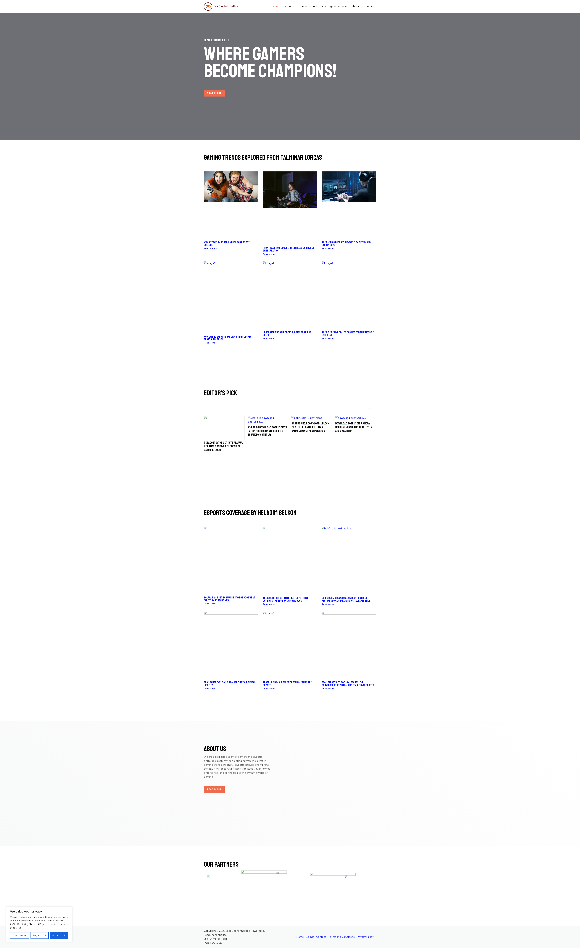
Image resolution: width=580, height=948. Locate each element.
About (355, 6)
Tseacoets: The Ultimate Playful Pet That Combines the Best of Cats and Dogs (285, 599)
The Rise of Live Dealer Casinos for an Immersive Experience (348, 334)
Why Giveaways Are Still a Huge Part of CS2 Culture (227, 244)
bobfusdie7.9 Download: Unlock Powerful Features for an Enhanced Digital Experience (266, 427)
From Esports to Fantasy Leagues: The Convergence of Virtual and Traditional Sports (348, 684)
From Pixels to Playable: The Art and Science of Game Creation (288, 249)
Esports (289, 6)
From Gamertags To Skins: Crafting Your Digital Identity (229, 684)
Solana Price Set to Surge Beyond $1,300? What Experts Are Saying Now (229, 599)
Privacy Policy (365, 936)
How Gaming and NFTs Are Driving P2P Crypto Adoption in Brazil (227, 338)
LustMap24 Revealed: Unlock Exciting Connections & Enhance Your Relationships (354, 427)
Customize (20, 935)
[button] (373, 410)
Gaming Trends (308, 6)
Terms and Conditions (341, 936)
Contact (369, 6)
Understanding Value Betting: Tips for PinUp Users (287, 334)
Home (276, 6)
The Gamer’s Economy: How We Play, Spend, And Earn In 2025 (346, 244)
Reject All (39, 935)
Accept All (59, 935)
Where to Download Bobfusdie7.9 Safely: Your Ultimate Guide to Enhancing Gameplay (224, 431)
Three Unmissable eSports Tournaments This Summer (288, 684)
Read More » (210, 248)
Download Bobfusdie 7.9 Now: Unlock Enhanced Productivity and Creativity (310, 427)
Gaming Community (334, 6)
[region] (39, 924)
